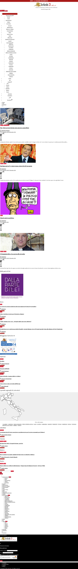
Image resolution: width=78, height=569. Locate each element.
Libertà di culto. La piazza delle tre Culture (10, 376)
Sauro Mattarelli (4, 386)
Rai (10, 80)
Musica (7, 90)
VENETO (11, 76)
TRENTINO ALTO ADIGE (11, 71)
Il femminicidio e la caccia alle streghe (12, 254)
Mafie (10, 32)
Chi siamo (4, 563)
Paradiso (2, 361)
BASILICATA (11, 46)
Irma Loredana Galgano (6, 434)
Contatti (4, 565)
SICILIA (11, 68)
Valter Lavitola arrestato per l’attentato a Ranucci (12, 314)
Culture (8, 22)
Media (10, 78)
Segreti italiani (10, 30)
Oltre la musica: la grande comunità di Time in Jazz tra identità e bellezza (17, 454)
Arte (8, 83)
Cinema (7, 85)
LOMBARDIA (11, 57)
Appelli (9, 41)
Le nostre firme (5, 564)
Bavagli (9, 25)
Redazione (4, 169)
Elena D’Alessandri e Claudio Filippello (9, 457)
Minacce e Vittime (10, 29)
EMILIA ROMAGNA (11, 51)
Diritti (10, 36)
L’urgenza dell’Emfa (4, 368)
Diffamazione (10, 27)
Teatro (7, 92)
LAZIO (11, 54)
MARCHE (11, 59)
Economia (9, 23)
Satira (1, 215)
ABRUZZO (11, 44)
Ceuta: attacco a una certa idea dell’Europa (10, 383)
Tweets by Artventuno (4, 545)
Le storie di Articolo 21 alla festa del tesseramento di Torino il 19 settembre (18, 306)
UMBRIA (11, 73)
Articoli (1, 125)
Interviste (10, 94)
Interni (8, 17)
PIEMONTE (11, 63)
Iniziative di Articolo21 (10, 39)
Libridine (7, 88)
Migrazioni (10, 37)
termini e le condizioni (13, 554)
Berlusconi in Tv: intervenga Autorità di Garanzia (16, 166)
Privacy (3, 566)
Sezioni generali (9, 15)
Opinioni (2, 359)
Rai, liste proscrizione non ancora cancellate (14, 128)
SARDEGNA (11, 66)
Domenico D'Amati (5, 130)
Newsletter (10, 95)
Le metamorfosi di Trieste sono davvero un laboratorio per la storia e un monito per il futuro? (22, 432)
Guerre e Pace (10, 34)
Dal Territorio (9, 42)
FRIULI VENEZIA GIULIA (11, 52)
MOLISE (11, 61)
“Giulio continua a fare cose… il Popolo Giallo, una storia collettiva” (15, 321)
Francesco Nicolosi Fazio (6, 378)
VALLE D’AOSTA (11, 75)
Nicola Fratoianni (5, 371)
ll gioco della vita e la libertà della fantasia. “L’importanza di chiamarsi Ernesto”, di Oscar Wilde (22, 465)
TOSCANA (11, 69)
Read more (2, 310)
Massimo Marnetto (5, 363)
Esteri (8, 18)
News (1, 304)
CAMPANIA (11, 49)
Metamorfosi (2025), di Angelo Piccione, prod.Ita (11, 443)
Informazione (8, 20)
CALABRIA (11, 47)
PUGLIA (11, 64)
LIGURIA (11, 56)
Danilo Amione (4, 446)
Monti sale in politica (7, 218)
